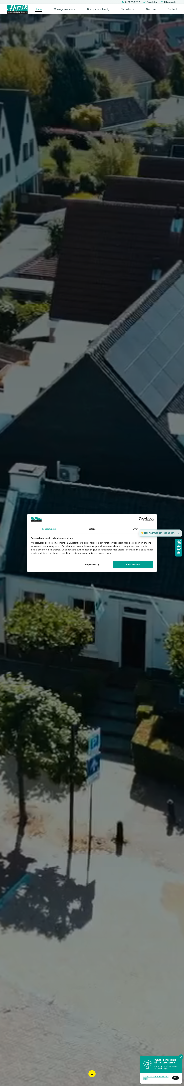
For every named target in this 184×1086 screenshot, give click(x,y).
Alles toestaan (133, 564)
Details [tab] (92, 529)
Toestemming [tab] (49, 529)
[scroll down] (92, 1073)
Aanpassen (90, 564)
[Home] (17, 9)
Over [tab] (135, 529)
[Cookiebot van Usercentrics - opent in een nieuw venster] (141, 519)
